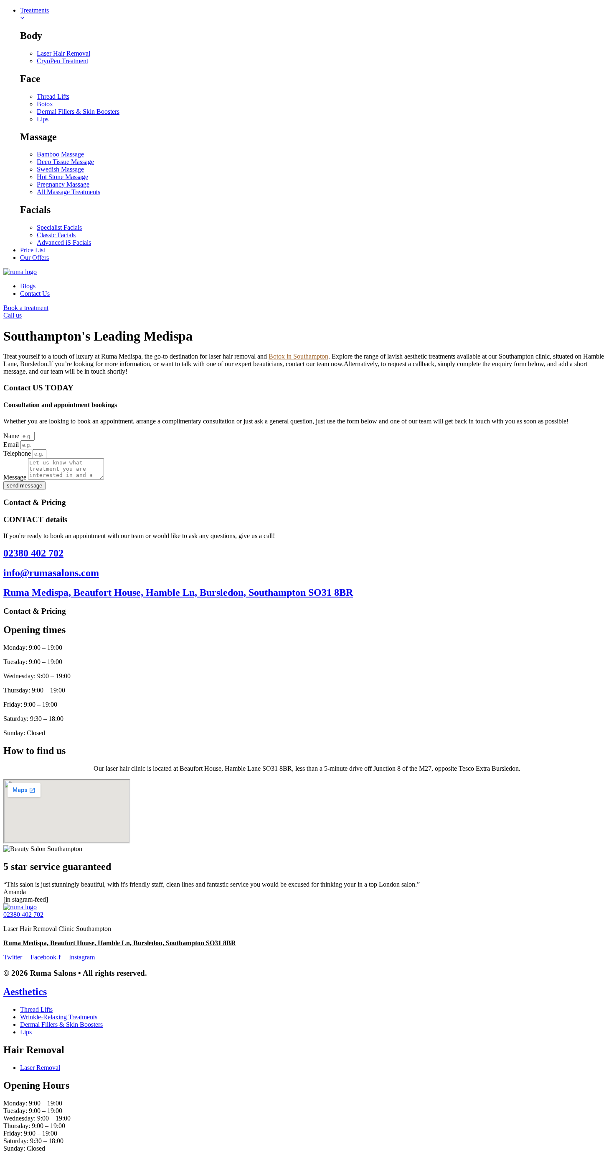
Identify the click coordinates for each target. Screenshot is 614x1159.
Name (12, 435)
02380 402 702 (33, 553)
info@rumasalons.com (51, 572)
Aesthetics (25, 991)
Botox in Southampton (298, 356)
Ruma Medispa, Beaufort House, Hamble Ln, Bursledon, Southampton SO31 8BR (178, 592)
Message (15, 477)
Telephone (18, 453)
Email (11, 444)
